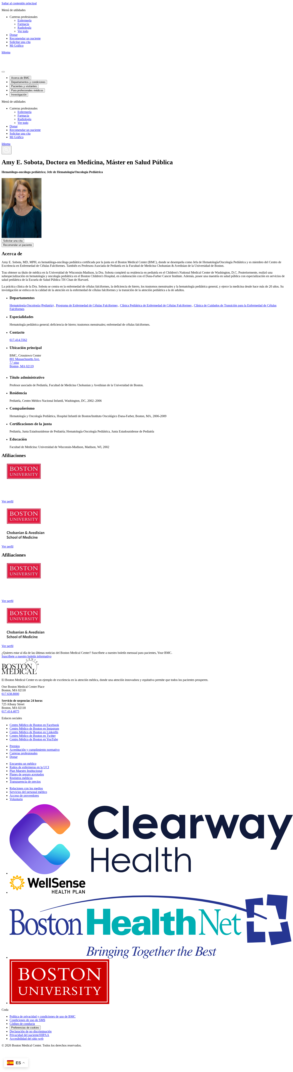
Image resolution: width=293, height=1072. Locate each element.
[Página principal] (20, 673)
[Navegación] (3, 71)
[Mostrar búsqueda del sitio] (7, 150)
